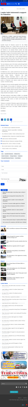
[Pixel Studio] (26, 405)
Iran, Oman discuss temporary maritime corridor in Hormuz (13, 320)
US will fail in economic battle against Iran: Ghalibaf (14, 203)
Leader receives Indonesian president (9, 138)
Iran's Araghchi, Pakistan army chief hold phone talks (12, 305)
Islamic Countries (5, 155)
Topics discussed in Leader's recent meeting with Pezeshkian (14, 313)
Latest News (4, 283)
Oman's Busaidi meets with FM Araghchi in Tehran (12, 343)
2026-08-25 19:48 (6, 325)
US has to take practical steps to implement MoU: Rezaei (15, 219)
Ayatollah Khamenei (9, 153)
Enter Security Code (5, 179)
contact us (25, 397)
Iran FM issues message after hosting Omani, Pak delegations (14, 309)
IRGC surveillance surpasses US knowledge (17, 228)
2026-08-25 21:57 (6, 318)
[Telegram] (16, 387)
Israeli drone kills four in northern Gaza (9, 303)
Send (3, 184)
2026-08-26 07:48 (21, 303)
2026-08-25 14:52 (6, 348)
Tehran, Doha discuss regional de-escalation (10, 296)
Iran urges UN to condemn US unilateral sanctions (12, 293)
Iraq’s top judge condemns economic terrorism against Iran (13, 339)
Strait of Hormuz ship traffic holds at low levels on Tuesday (13, 285)
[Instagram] (18, 387)
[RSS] (24, 387)
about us (19, 397)
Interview (3, 226)
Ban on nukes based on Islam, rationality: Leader (11, 146)
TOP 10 (4, 190)
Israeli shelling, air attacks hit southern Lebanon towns (12, 289)
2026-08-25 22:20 (6, 314)
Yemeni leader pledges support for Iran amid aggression (13, 328)
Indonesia (20, 155)
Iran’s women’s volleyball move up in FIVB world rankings (13, 335)
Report (3, 261)
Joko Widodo (17, 158)
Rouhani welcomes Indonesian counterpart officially (12, 141)
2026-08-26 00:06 (6, 310)
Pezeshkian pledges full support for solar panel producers (13, 331)
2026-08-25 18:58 (6, 329)
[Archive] (26, 387)
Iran (2, 153)
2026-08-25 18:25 (6, 333)
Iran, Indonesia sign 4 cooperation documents (11, 127)
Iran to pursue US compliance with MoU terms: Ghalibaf (14, 222)
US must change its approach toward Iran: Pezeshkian (14, 213)
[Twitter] (20, 387)
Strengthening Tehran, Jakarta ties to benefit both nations (13, 136)
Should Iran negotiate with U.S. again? (16, 245)
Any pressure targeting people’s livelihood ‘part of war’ (12, 347)
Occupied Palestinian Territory (8, 158)
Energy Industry (13, 155)
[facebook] (22, 387)
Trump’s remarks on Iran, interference (9, 148)
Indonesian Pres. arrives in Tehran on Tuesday (11, 143)
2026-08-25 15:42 (6, 344)
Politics (2, 8)
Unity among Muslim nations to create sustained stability (13, 324)
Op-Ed (2, 234)
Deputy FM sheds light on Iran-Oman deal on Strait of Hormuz (14, 299)
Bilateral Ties (17, 153)
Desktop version (14, 391)
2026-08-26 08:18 (6, 300)
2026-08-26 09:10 (6, 294)
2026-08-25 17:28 (6, 340)
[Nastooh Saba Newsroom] (23, 405)
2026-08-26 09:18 (6, 290)
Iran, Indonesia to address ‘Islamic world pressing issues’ (13, 133)
